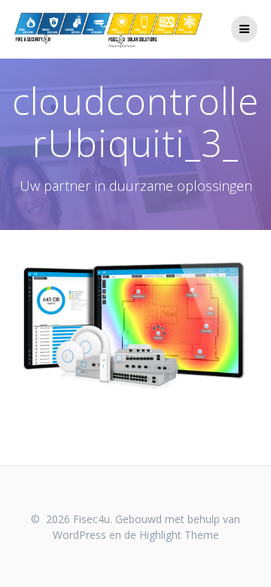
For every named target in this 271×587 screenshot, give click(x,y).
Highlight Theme (179, 535)
